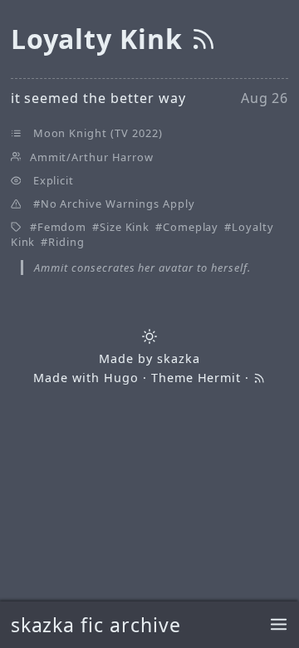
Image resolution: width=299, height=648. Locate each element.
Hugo (121, 377)
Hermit (220, 377)
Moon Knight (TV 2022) (98, 132)
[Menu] (278, 625)
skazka (178, 358)
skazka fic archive (96, 624)
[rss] (203, 38)
